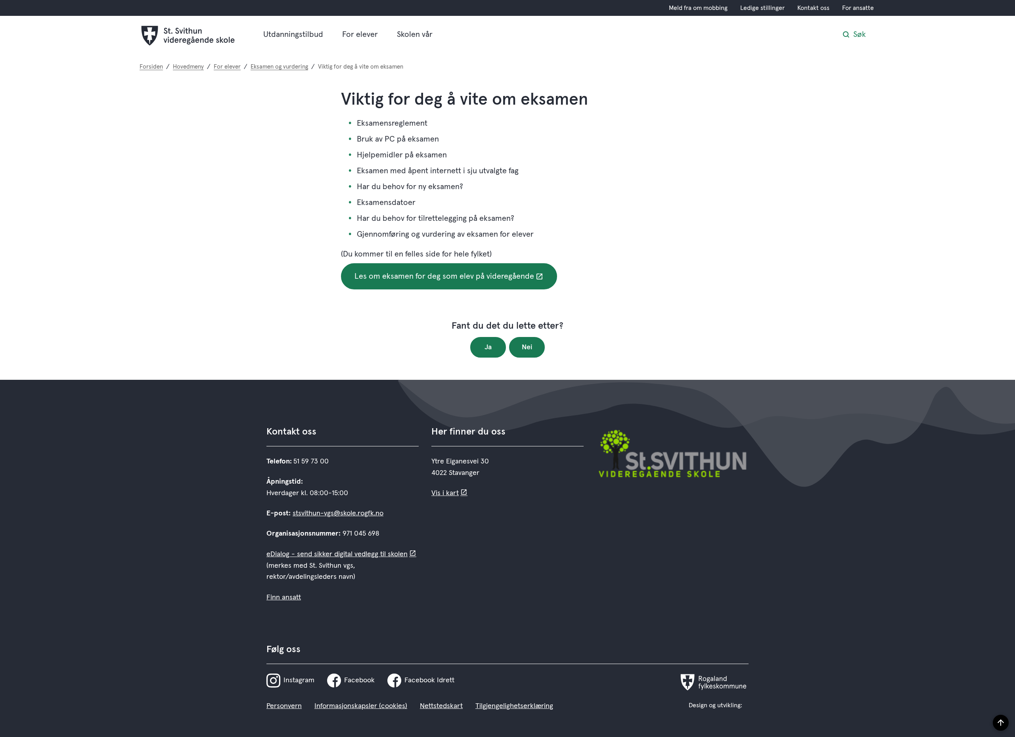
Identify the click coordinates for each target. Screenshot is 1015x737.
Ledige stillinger (762, 8)
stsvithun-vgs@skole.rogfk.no (338, 513)
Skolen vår (415, 34)
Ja (488, 347)
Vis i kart (445, 493)
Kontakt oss (813, 8)
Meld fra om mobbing (698, 8)
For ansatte (858, 8)
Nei (527, 347)
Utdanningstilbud (293, 34)
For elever (360, 34)
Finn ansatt (283, 597)
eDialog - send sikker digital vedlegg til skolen (337, 554)
